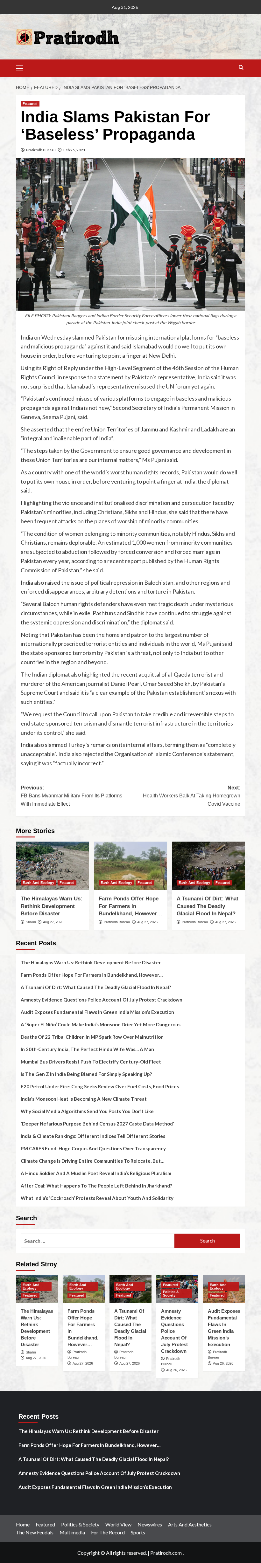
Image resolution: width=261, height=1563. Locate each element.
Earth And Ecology (38, 883)
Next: (191, 796)
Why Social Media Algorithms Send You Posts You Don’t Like (87, 1111)
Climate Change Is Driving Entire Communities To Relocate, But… (92, 1161)
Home (23, 1524)
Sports (138, 1532)
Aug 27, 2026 (53, 922)
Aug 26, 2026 (176, 1370)
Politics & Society (171, 1293)
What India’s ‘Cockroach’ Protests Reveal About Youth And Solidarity (97, 1198)
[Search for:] (97, 1241)
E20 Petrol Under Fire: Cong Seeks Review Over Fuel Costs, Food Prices (100, 1086)
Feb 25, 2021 (74, 150)
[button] (22, 67)
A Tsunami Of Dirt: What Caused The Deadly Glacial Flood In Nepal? (207, 906)
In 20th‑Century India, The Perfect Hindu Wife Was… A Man (87, 1049)
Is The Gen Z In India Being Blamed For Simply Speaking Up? (86, 1074)
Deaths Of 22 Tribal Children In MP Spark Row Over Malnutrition (92, 1037)
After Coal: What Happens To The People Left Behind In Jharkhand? (96, 1185)
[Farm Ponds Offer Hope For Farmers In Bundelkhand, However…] (130, 866)
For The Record (108, 1532)
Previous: (71, 796)
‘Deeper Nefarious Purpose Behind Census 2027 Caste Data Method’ (97, 1123)
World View (118, 1524)
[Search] (241, 67)
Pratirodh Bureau (41, 150)
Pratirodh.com (166, 1553)
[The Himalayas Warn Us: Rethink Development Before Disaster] (52, 866)
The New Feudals (34, 1532)
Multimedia (72, 1532)
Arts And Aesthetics (190, 1524)
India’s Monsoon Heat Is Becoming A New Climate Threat (84, 1099)
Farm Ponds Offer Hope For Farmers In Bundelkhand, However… (130, 906)
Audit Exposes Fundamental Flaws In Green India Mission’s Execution (97, 1012)
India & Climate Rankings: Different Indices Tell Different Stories (93, 1136)
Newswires (150, 1524)
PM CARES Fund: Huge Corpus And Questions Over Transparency (93, 1148)
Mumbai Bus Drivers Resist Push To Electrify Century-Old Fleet (91, 1061)
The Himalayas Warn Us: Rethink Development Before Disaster (51, 906)
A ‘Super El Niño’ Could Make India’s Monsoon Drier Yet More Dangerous (100, 1024)
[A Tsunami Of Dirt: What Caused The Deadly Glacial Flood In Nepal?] (208, 866)
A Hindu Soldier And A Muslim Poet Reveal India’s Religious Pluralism (96, 1173)
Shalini (31, 922)
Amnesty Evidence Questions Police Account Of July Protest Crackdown (101, 999)
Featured (30, 104)
